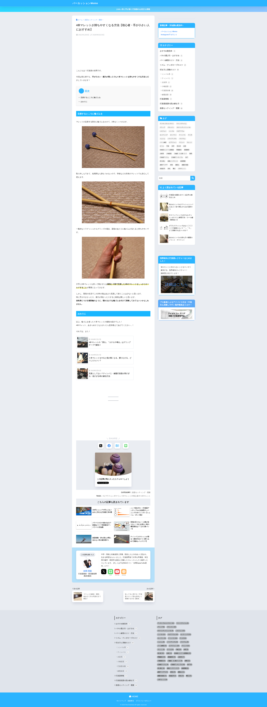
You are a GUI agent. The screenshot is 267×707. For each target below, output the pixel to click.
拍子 (186, 157)
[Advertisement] (113, 54)
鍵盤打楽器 (185, 165)
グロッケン (171, 127)
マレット (128, 496)
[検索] (192, 178)
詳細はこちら (176, 284)
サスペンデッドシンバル (183, 127)
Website (124, 575)
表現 (171, 165)
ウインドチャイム (181, 123)
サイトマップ (121, 701)
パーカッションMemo (85, 3)
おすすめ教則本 (167, 51)
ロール (162, 146)
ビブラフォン (109, 496)
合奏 (184, 146)
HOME (134, 696)
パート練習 (163, 142)
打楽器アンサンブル (177, 157)
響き (174, 168)
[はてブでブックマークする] (117, 446)
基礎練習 (186, 150)
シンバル (171, 131)
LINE (110, 575)
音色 (169, 168)
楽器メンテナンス (173, 161)
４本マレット (145, 496)
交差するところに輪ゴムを (91, 97)
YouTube (117, 575)
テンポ (190, 135)
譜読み (177, 165)
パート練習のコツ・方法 (171, 60)
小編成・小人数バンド (180, 153)
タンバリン (173, 135)
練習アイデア (164, 165)
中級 (167, 146)
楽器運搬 (182, 161)
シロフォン (163, 131)
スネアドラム (180, 131)
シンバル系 (167, 74)
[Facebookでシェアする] (109, 446)
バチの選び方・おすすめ (171, 56)
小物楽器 (166, 86)
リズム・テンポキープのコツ (173, 65)
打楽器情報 (165, 99)
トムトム (162, 138)
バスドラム (182, 138)
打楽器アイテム (164, 157)
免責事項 (131, 701)
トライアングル (172, 138)
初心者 (135, 496)
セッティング (164, 135)
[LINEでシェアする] (126, 446)
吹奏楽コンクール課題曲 (167, 150)
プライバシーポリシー (143, 701)
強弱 (190, 153)
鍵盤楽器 (166, 95)
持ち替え (162, 161)
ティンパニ (167, 78)
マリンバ (119, 496)
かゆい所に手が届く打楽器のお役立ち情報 (133, 9)
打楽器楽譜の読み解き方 (171, 104)
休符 (173, 146)
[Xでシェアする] (101, 446)
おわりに (84, 102)
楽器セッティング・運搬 (141, 492)
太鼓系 (165, 82)
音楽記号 (162, 168)
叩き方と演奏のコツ (169, 70)
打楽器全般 (167, 90)
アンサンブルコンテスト (167, 123)
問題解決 (178, 150)
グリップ (162, 127)
